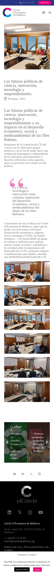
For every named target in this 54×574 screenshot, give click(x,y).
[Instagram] (30, 512)
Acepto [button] (37, 569)
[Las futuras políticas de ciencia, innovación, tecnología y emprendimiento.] (27, 25)
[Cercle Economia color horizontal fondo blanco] (14, 12)
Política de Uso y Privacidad (20, 546)
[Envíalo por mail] (14, 474)
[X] (20, 512)
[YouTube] (40, 512)
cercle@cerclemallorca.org (19, 541)
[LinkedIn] (9, 512)
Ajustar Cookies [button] (22, 569)
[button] (43, 12)
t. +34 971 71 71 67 (15, 538)
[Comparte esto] (23, 474)
